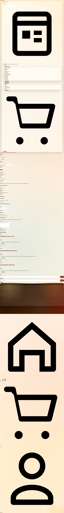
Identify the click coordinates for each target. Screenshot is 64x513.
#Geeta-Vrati (3, 178)
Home (1, 245)
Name (1, 228)
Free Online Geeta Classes (4, 301)
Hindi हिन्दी (6, 72)
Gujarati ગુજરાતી (7, 71)
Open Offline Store (13, 152)
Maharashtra (3, 271)
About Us (6, 85)
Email (1, 229)
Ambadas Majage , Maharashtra (7, 264)
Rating (1, 221)
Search (62, 280)
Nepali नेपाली (6, 76)
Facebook (2, 157)
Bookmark (1, 154)
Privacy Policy (7, 86)
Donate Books (7, 82)
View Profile (2, 201)
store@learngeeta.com (32, 289)
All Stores (5, 152)
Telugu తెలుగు (7, 79)
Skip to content (2, 0)
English (6, 70)
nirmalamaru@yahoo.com (4, 192)
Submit (1, 166)
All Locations (9, 152)
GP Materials (7, 90)
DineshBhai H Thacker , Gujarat (7, 236)
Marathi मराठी (6, 75)
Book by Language (7, 66)
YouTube (1, 294)
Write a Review (2, 214)
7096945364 (3, 258)
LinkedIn (2, 159)
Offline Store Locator (3, 299)
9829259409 (2, 190)
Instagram (1, 295)
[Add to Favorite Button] (0, 238)
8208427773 (3, 272)
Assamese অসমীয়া (7, 68)
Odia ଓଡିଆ (6, 77)
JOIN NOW (4, 151)
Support (6, 88)
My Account (6, 83)
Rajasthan (1, 175)
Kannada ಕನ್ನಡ (7, 73)
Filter (2, 311)
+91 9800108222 (32, 287)
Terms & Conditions (7, 87)
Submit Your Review (2, 230)
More (5, 84)
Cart (2, 310)
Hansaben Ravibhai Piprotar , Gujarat (8, 250)
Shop (5, 65)
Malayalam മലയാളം (8, 74)
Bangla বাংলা (6, 69)
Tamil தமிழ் (6, 78)
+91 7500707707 (32, 288)
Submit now (1, 210)
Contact (2, 312)
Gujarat (2, 257)
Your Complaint (2, 165)
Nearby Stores (2, 152)
